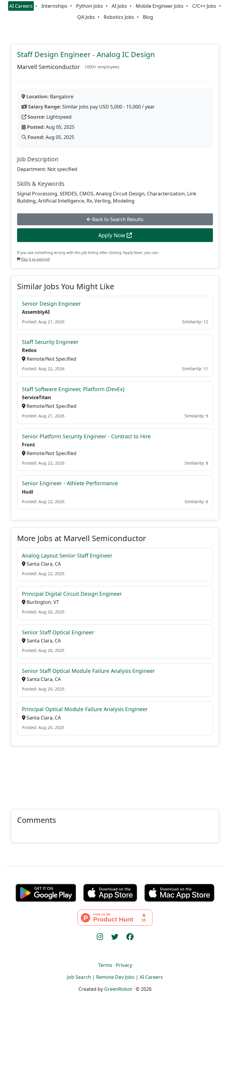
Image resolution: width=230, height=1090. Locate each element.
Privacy (124, 965)
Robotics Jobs (119, 17)
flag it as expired (35, 259)
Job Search (79, 977)
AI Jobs (119, 6)
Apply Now (112, 235)
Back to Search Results (117, 219)
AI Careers (21, 6)
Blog (148, 17)
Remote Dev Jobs (115, 977)
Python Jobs (89, 6)
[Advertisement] (115, 774)
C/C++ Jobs (204, 6)
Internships (54, 6)
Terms (105, 965)
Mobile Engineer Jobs (160, 6)
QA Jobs (86, 17)
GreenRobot (118, 989)
